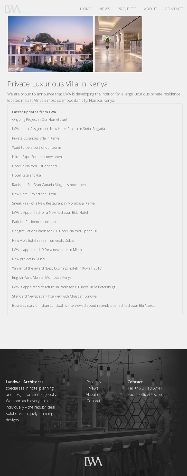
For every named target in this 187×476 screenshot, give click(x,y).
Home (86, 9)
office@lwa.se (151, 394)
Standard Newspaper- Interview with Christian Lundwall (55, 296)
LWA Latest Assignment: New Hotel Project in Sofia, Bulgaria (58, 128)
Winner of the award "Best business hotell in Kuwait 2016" (57, 268)
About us (93, 394)
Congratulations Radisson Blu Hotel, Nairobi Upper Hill (54, 231)
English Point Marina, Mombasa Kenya (42, 277)
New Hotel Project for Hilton (34, 194)
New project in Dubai (28, 259)
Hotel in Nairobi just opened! (34, 166)
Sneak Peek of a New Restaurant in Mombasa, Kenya (53, 203)
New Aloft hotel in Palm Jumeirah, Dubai (43, 240)
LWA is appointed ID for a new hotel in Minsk (47, 249)
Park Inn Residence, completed (36, 221)
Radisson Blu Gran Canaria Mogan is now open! (49, 184)
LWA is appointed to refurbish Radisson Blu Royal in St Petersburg (63, 287)
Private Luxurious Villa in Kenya (36, 138)
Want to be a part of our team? (36, 147)
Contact (174, 9)
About (151, 9)
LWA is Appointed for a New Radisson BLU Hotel (50, 212)
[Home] (14, 8)
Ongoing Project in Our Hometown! (39, 119)
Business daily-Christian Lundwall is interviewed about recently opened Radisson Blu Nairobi (84, 305)
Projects (127, 9)
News (105, 9)
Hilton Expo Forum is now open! (37, 156)
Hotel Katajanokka (26, 175)
